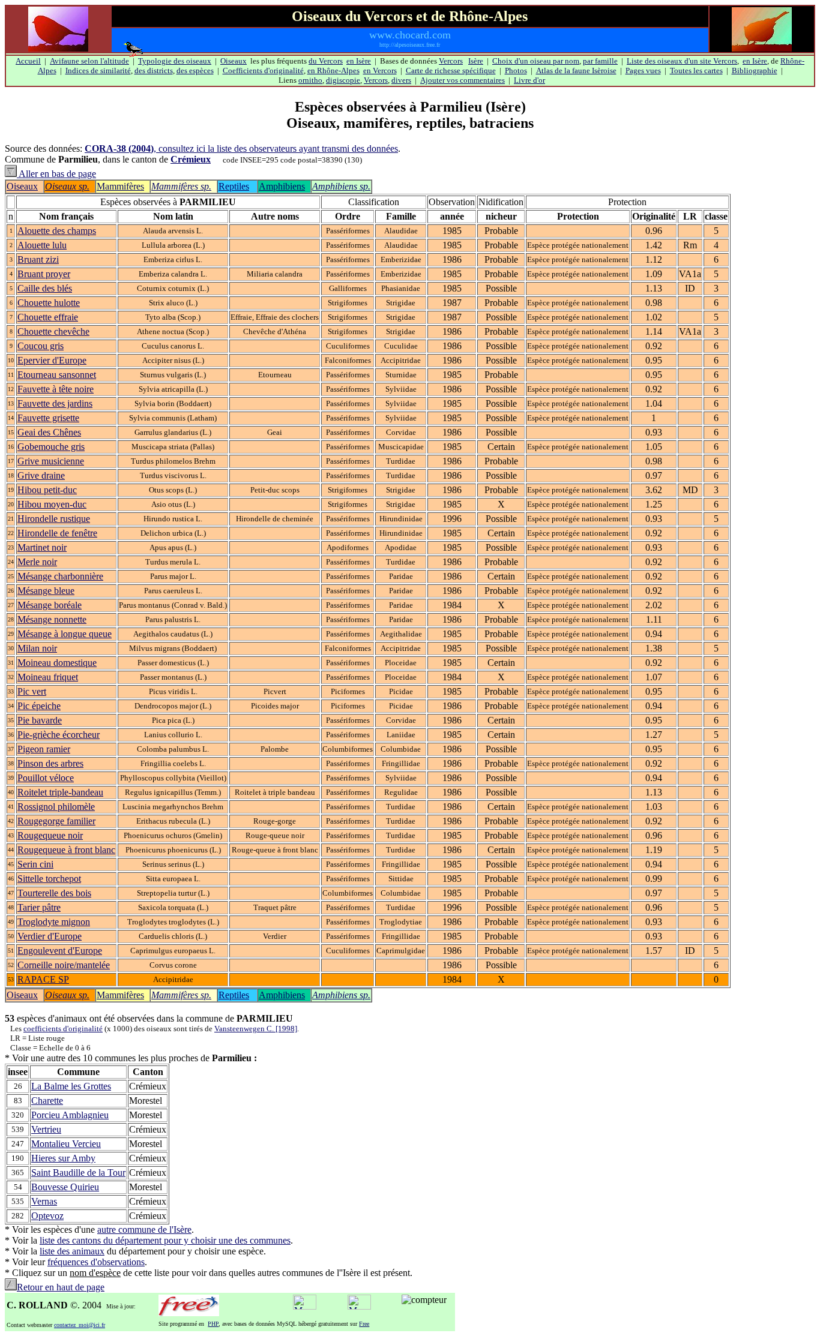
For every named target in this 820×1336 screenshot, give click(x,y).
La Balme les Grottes (71, 1086)
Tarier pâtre (39, 907)
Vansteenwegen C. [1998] (255, 1028)
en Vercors (380, 70)
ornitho (310, 80)
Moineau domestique (57, 663)
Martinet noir (42, 547)
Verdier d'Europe (49, 936)
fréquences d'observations (96, 1262)
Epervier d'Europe (51, 360)
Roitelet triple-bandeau (60, 792)
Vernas (44, 1201)
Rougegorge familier (56, 821)
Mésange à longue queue (64, 634)
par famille (600, 60)
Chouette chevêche (53, 331)
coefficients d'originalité (63, 1028)
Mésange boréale (49, 605)
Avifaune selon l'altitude (89, 60)
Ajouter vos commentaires (462, 80)
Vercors (451, 60)
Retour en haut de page (60, 1287)
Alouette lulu (42, 245)
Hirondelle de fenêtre (57, 533)
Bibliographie (754, 70)
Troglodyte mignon (53, 922)
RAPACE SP (43, 979)
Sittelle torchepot (49, 878)
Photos (516, 70)
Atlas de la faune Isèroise (576, 70)
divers (401, 80)
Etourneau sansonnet (56, 375)
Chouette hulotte (48, 303)
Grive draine (41, 475)
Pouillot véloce (45, 778)
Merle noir (37, 562)
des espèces (195, 70)
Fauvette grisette (48, 418)
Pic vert (31, 691)
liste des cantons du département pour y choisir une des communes (165, 1240)
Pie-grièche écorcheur (58, 734)
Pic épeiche (39, 706)
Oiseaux (233, 60)
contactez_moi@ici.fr (79, 1325)
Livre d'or (529, 80)
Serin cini (35, 864)
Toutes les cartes (696, 70)
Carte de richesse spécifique (451, 70)
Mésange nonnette (51, 619)
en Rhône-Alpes (333, 70)
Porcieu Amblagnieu (70, 1115)
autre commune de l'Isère (144, 1229)
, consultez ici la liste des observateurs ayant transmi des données (241, 148)
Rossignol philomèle (56, 806)
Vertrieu (46, 1129)
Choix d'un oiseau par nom (535, 60)
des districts (153, 70)
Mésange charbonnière (60, 576)
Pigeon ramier (43, 749)
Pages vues (643, 70)
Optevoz (47, 1216)
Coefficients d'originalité (263, 70)
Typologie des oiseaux (174, 60)
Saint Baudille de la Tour (78, 1172)
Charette (47, 1100)
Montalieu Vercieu (66, 1144)
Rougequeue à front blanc (66, 850)
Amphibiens (282, 186)
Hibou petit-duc (47, 490)
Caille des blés (44, 288)
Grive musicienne (50, 461)
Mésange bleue (45, 591)
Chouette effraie (47, 317)
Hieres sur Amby (63, 1158)
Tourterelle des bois (54, 893)
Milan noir (37, 648)
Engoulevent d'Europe (59, 950)
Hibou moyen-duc (51, 504)
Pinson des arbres (50, 763)
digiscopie (343, 80)
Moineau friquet (47, 677)
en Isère (358, 60)
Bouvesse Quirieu (65, 1187)
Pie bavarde (39, 720)
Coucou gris (40, 346)
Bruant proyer (43, 274)
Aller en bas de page (56, 174)
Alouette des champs (56, 231)
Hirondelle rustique (53, 519)
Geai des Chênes (49, 432)
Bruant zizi (38, 259)
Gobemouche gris (51, 447)
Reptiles (234, 186)
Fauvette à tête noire (55, 389)
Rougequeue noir (50, 835)
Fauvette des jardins (54, 403)
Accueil (28, 60)
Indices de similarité (98, 70)
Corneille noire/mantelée (63, 965)
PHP (213, 1323)
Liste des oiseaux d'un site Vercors (682, 60)
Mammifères (120, 186)
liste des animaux (72, 1251)
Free (364, 1323)
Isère (475, 60)
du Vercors (326, 60)
